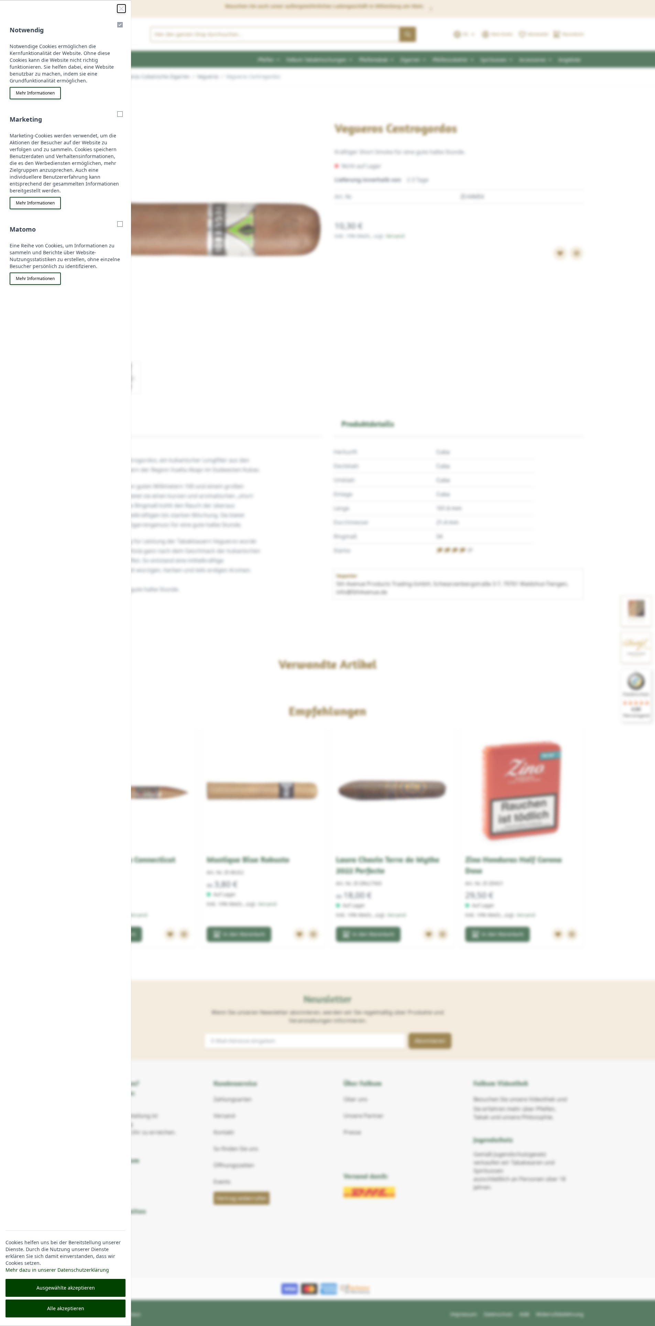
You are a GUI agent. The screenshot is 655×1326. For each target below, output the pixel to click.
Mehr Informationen (35, 93)
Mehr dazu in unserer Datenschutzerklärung (57, 1270)
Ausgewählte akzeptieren (65, 1287)
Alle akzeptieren (65, 1308)
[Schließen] (121, 8)
